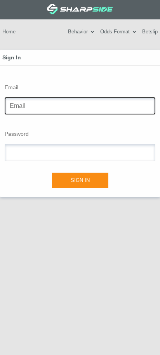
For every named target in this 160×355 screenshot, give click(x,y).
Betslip (150, 32)
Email (11, 87)
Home (9, 32)
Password (17, 134)
